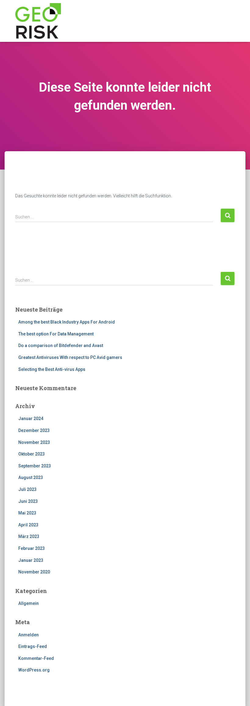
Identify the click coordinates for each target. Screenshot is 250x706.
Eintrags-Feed (32, 646)
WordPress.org (34, 670)
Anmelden (28, 634)
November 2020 (34, 571)
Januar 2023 (30, 560)
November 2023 (34, 442)
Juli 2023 (27, 489)
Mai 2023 (27, 512)
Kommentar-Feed (36, 658)
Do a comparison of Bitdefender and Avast (60, 345)
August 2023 (30, 477)
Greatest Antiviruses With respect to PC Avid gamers (70, 357)
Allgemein (28, 603)
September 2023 (34, 465)
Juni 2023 (28, 501)
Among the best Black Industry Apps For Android (66, 322)
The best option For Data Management (56, 333)
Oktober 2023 (31, 454)
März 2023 (28, 536)
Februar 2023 (31, 548)
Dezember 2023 (34, 430)
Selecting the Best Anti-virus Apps (51, 369)
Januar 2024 (30, 418)
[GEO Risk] (38, 21)
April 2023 (28, 524)
